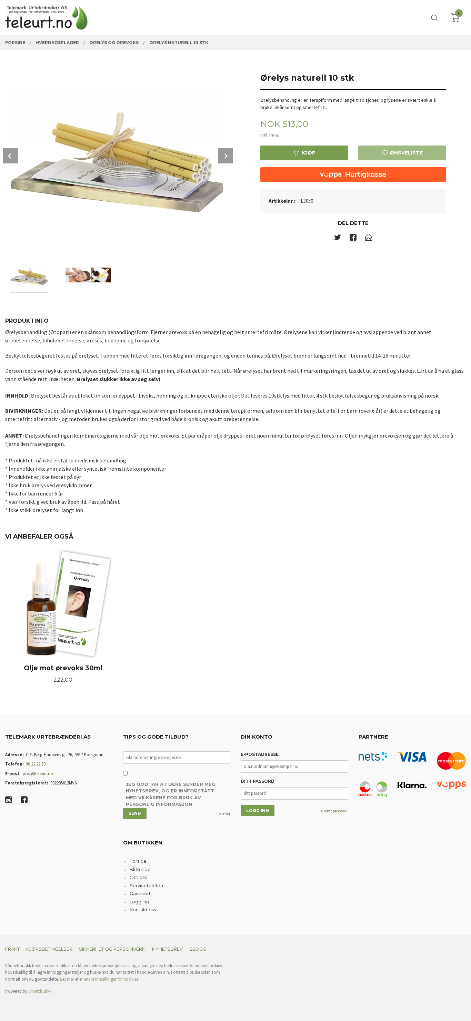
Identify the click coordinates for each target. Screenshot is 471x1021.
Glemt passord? (334, 810)
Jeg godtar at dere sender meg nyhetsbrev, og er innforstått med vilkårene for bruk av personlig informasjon (171, 794)
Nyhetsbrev (167, 949)
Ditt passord (257, 781)
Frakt (12, 949)
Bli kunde (140, 869)
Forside (138, 861)
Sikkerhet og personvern (112, 949)
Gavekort (140, 893)
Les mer (223, 813)
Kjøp (308, 153)
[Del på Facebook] (353, 238)
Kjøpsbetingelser (49, 949)
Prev (10, 155)
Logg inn (139, 901)
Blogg (197, 949)
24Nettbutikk (39, 991)
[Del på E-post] (368, 238)
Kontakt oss (143, 909)
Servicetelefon (146, 885)
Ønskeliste (405, 153)
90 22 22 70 (36, 764)
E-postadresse (260, 754)
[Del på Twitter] (337, 238)
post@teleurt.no (38, 774)
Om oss (138, 877)
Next (225, 155)
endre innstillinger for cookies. (111, 979)
